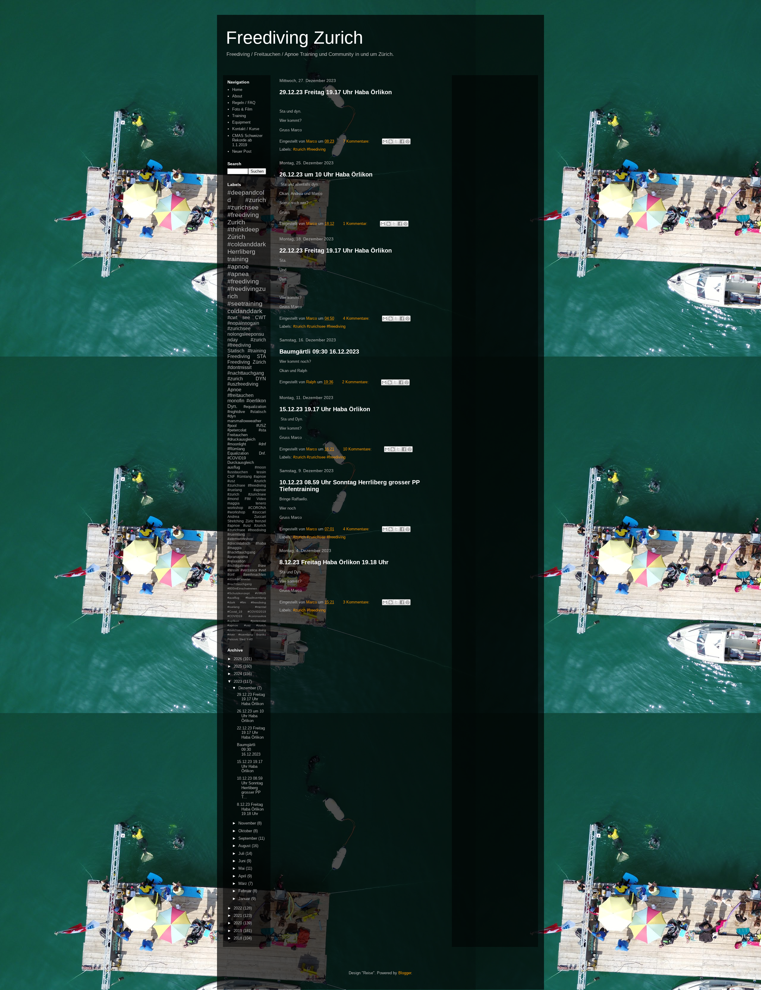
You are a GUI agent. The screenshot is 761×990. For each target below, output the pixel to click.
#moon (260, 467)
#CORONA (257, 508)
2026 (238, 659)
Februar (245, 891)
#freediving (243, 281)
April (242, 876)
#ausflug (233, 597)
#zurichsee (239, 328)
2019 (238, 930)
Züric (250, 521)
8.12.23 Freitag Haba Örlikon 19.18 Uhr (334, 562)
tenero (261, 503)
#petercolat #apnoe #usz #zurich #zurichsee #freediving (246, 625)
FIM (248, 499)
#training (257, 350)
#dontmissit (239, 367)
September (248, 838)
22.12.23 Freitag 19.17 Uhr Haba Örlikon (335, 250)
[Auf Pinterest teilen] (408, 141)
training (238, 259)
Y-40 (249, 639)
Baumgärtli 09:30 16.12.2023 (319, 351)
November (247, 823)
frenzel (260, 521)
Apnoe (234, 389)
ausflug (233, 467)
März (243, 883)
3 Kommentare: (357, 602)
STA (261, 356)
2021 (238, 915)
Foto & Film (242, 109)
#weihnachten (254, 574)
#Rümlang (236, 449)
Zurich (236, 222)
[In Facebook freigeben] (402, 141)
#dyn (231, 416)
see (246, 317)
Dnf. (262, 453)
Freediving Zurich (294, 38)
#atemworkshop (240, 539)
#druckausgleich (241, 439)
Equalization (238, 453)
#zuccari (259, 512)
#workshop (236, 512)
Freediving (238, 356)
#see (262, 565)
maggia (233, 503)
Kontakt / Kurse (245, 129)
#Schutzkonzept (238, 593)
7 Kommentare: (357, 141)
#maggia (234, 548)
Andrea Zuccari (246, 516)
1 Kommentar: (356, 223)
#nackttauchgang (241, 552)
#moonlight (236, 444)
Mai (242, 868)
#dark (231, 602)
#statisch (258, 411)
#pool (232, 425)
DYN (261, 378)
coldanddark (244, 311)
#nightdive (236, 411)
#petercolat (236, 430)
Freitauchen (237, 435)
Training (239, 115)
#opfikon (233, 620)
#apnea (238, 273)
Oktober (245, 831)
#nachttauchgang (245, 373)
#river (231, 634)
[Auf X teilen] (396, 141)
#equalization (254, 406)
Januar (244, 898)
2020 (238, 923)
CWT (260, 317)
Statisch (235, 350)
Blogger (404, 973)
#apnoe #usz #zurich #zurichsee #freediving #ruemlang (246, 530)
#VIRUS (260, 593)
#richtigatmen (238, 565)
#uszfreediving (242, 384)
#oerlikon (256, 400)
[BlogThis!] (391, 141)
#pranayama (237, 557)
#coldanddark (246, 244)
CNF (231, 476)
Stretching (235, 521)
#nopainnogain (243, 323)
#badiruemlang (256, 597)
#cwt (232, 317)
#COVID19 (236, 458)
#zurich (235, 378)
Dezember (247, 688)
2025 (238, 666)
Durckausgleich (240, 462)
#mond (233, 499)
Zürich (236, 236)
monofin (235, 400)
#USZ (261, 425)
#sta (262, 430)
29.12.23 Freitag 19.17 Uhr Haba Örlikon (335, 92)
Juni (242, 861)
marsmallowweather (244, 421)
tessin (261, 472)
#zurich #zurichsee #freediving (319, 326)
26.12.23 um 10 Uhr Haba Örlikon (325, 174)
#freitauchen (240, 395)
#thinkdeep (243, 229)
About (237, 96)
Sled (242, 639)
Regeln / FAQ (243, 102)
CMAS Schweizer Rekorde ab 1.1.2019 (247, 140)
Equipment (241, 122)
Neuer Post (241, 151)
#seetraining (244, 303)
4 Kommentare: (357, 318)
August (245, 846)
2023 (238, 681)
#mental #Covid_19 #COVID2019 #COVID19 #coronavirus (246, 611)
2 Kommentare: (356, 382)
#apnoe (238, 266)
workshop (235, 508)
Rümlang (244, 476)
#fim (243, 602)
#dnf (262, 444)
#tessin (233, 570)
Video (261, 499)
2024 (238, 673)
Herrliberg (241, 251)
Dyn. (232, 406)
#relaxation (236, 561)
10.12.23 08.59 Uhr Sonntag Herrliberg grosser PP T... (250, 787)
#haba (261, 543)
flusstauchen (237, 472)
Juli (242, 853)
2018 (238, 938)
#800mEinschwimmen (242, 588)
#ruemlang (245, 634)
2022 (238, 908)
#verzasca (248, 570)
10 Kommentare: (358, 449)
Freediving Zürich (246, 362)
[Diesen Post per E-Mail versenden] (385, 141)
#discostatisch (238, 543)
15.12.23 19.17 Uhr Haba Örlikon (324, 409)
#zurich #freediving (309, 149)
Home (237, 89)
